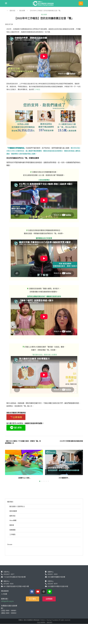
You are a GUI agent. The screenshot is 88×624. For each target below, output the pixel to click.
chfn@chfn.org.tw (7, 601)
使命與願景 (13, 511)
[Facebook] (32, 591)
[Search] (81, 3)
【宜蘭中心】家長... (24, 478)
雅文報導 (22, 10)
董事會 (11, 525)
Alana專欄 (12, 520)
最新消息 (12, 10)
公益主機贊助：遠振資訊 (44, 622)
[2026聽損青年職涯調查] (64, 462)
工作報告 (37, 89)
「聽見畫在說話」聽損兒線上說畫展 (44, 355)
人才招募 (4, 594)
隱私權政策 (5, 591)
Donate (9, 544)
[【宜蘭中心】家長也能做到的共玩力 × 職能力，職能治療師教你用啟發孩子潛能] (24, 462)
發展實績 (12, 530)
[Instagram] (44, 591)
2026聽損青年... (64, 478)
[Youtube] (38, 591)
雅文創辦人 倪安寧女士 (17, 506)
